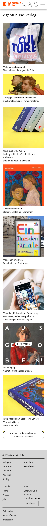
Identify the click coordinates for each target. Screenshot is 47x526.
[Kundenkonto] (29, 4)
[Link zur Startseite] (12, 5)
